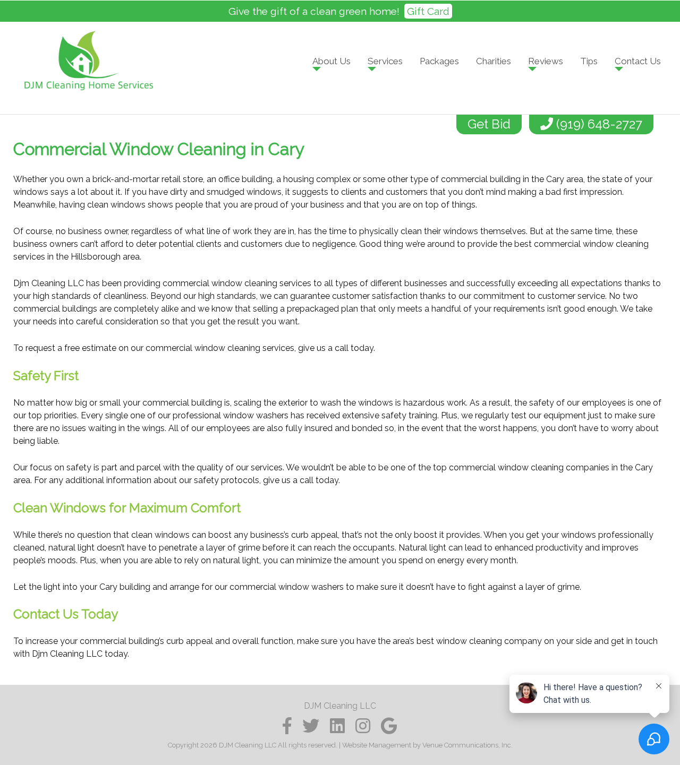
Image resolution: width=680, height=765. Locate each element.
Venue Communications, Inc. (467, 745)
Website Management (376, 745)
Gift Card (428, 11)
